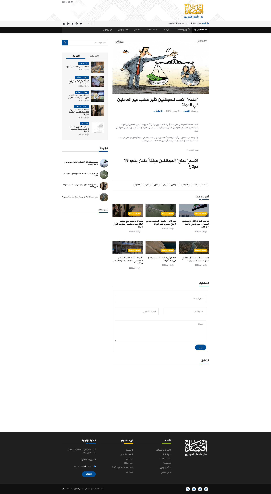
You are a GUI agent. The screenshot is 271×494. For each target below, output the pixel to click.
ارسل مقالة (128, 463)
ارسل (200, 347)
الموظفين (174, 184)
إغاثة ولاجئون (123, 29)
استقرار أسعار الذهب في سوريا (77, 66)
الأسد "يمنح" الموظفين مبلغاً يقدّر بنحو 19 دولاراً (161, 164)
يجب (164, 184)
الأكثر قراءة (76, 56)
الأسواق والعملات (183, 29)
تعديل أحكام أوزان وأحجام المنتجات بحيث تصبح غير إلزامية (79, 129)
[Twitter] (81, 24)
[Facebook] (77, 24)
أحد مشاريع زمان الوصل (94, 489)
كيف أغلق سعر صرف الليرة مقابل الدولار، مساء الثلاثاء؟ (79, 82)
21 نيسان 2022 (173, 111)
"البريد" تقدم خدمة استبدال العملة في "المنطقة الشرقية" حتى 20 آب (128, 261)
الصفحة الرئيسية (200, 29)
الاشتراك (89, 474)
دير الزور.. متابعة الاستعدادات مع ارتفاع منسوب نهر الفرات (161, 222)
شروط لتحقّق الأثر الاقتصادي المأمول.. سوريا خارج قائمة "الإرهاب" (195, 224)
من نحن (129, 459)
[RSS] (64, 24)
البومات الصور (127, 454)
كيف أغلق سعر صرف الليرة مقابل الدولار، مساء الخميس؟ (78, 96)
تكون (156, 184)
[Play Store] (68, 24)
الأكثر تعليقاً (94, 56)
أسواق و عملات (82, 77)
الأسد (195, 184)
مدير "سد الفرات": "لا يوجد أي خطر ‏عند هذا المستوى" (195, 259)
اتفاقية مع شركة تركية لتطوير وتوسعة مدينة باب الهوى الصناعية (176, 23)
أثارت (147, 184)
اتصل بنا (129, 472)
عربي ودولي (107, 29)
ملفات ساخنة (152, 29)
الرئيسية (129, 450)
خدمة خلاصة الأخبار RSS (122, 468)
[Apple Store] (72, 24)
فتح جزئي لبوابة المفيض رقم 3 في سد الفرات (162, 259)
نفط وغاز (137, 29)
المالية (137, 184)
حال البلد (84, 123)
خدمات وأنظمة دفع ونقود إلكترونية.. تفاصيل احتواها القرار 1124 (128, 224)
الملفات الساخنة (200, 213)
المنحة (203, 184)
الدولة (185, 184)
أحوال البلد (167, 29)
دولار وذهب (83, 63)
